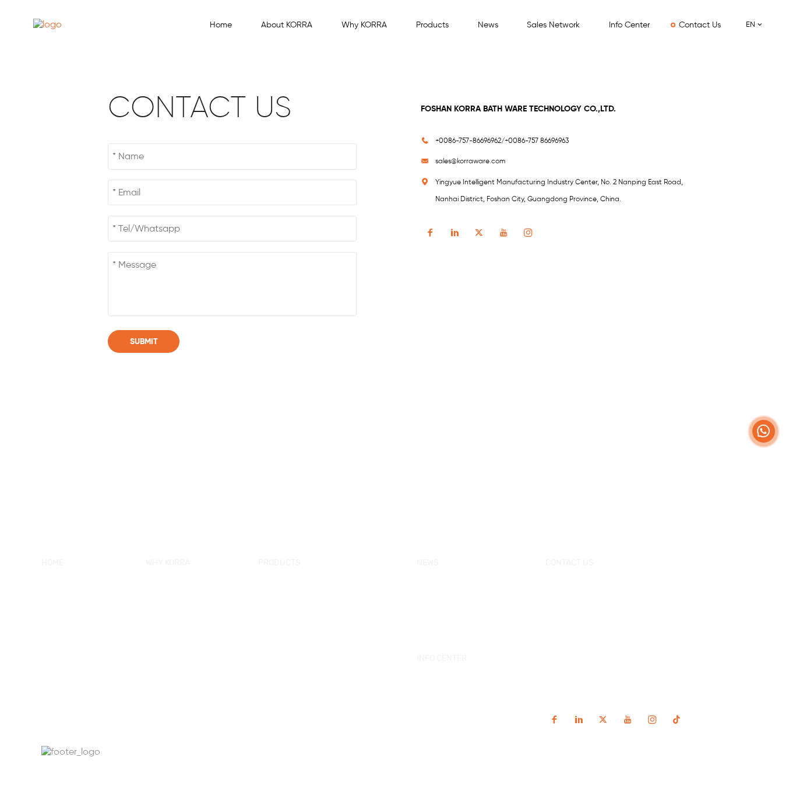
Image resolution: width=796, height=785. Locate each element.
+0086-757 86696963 (537, 140)
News (488, 24)
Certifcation (167, 623)
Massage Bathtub (290, 640)
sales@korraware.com (470, 160)
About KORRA (286, 24)
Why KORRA (364, 24)
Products (432, 24)
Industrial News (445, 606)
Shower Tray (281, 674)
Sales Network (553, 24)
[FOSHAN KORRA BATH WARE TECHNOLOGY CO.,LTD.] (62, 25)
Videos (429, 702)
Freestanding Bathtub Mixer (309, 690)
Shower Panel (284, 657)
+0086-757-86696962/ (470, 140)
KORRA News (440, 590)
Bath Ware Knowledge (457, 623)
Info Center (629, 24)
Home (221, 24)
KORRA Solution (174, 640)
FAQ (48, 657)
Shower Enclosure (292, 606)
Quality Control (173, 606)
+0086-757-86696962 (587, 588)
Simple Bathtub (286, 623)
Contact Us (700, 24)
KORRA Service (173, 590)
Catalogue (436, 686)
